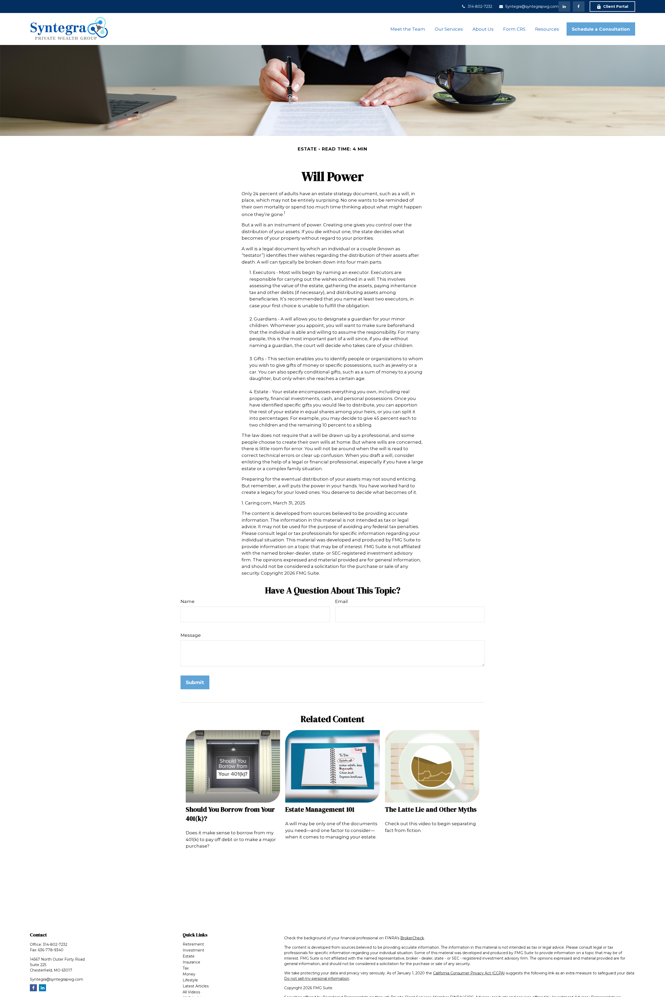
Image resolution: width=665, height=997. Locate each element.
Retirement (193, 944)
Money (189, 974)
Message (191, 635)
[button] (408, 29)
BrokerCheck (412, 938)
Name (188, 601)
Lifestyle (190, 980)
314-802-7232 (480, 6)
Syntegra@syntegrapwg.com (531, 6)
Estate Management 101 (319, 809)
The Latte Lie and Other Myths (430, 809)
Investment (193, 950)
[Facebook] (578, 6)
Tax (186, 968)
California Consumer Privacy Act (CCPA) (469, 973)
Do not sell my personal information (316, 978)
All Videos (191, 992)
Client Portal (615, 6)
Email (341, 601)
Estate (189, 956)
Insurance (191, 962)
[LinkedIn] (564, 6)
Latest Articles (196, 986)
